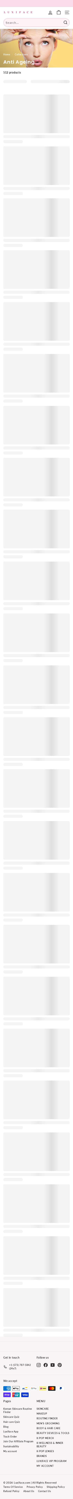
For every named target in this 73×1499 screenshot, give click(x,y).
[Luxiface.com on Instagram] (39, 1365)
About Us (28, 1491)
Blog (6, 1426)
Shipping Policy (56, 1486)
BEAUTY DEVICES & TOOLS (53, 1433)
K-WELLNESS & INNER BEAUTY (50, 1445)
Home (6, 54)
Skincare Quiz (11, 1416)
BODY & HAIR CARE (49, 1428)
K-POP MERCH (45, 1438)
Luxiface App (10, 1431)
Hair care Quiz (11, 1421)
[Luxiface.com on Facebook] (46, 1365)
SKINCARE (43, 1408)
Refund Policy (11, 1491)
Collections (21, 54)
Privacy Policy (35, 1486)
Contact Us (44, 1491)
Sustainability (11, 1446)
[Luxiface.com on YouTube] (53, 1365)
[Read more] (58, 12)
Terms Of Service (13, 1486)
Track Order (10, 1436)
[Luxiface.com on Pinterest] (60, 1365)
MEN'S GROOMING (48, 1423)
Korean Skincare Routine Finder (17, 1410)
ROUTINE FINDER (47, 1418)
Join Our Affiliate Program (18, 1441)
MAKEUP (42, 1413)
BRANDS (42, 1456)
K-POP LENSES (45, 1451)
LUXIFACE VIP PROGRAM (52, 1461)
